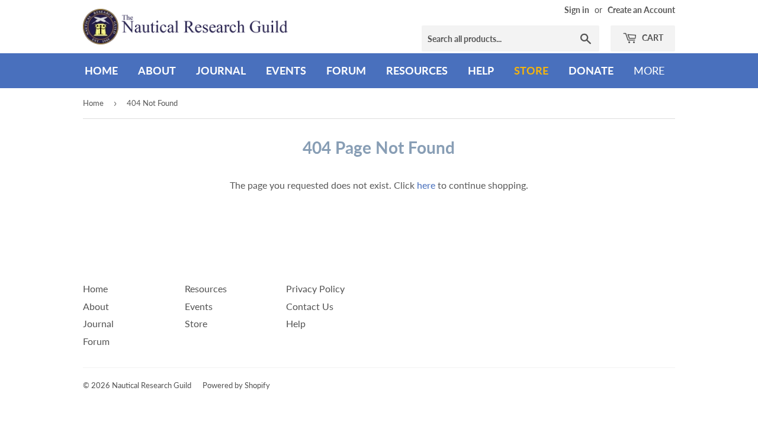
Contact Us (309, 306)
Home (101, 70)
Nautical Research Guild (151, 385)
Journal (221, 70)
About (157, 70)
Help (481, 70)
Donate (591, 70)
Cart (651, 38)
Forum (346, 70)
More (649, 70)
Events (286, 70)
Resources (417, 70)
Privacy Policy (315, 288)
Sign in (576, 10)
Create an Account (641, 10)
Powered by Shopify (236, 385)
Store (531, 70)
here (426, 185)
